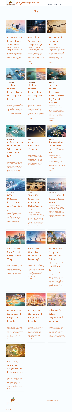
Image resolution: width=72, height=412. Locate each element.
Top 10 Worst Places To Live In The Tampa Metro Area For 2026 (35, 202)
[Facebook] (6, 410)
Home (47, 2)
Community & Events (53, 2)
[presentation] (15, 26)
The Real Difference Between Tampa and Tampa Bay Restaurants (14, 92)
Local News (50, 4)
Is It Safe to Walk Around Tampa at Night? (35, 41)
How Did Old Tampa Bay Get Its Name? (56, 41)
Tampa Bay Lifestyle (57, 4)
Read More (30, 63)
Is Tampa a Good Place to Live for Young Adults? (15, 41)
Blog (44, 2)
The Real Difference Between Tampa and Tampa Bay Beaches (35, 92)
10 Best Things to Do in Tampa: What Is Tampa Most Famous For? (15, 149)
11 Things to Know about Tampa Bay (33, 145)
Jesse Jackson (10, 47)
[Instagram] (8, 410)
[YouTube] (10, 410)
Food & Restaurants (62, 2)
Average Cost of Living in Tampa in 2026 (56, 199)
